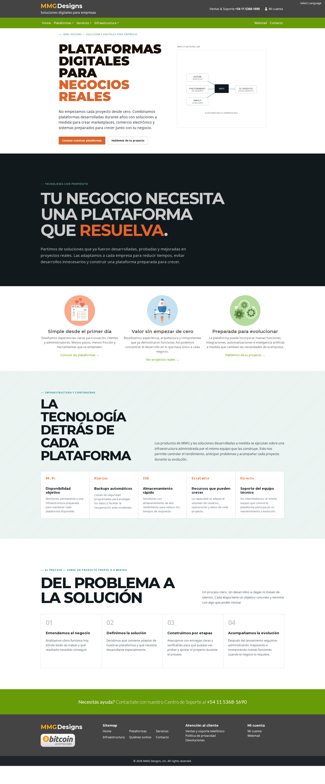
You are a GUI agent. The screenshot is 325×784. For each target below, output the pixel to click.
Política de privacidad (200, 736)
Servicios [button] (83, 23)
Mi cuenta (276, 9)
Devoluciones (195, 740)
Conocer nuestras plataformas (82, 140)
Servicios (162, 731)
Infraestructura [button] (105, 23)
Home (46, 23)
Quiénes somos (140, 737)
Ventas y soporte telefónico (205, 731)
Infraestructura (114, 737)
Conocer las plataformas (79, 355)
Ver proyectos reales (162, 359)
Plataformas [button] (62, 23)
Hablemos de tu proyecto (128, 140)
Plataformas (138, 731)
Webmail (260, 23)
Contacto (276, 23)
